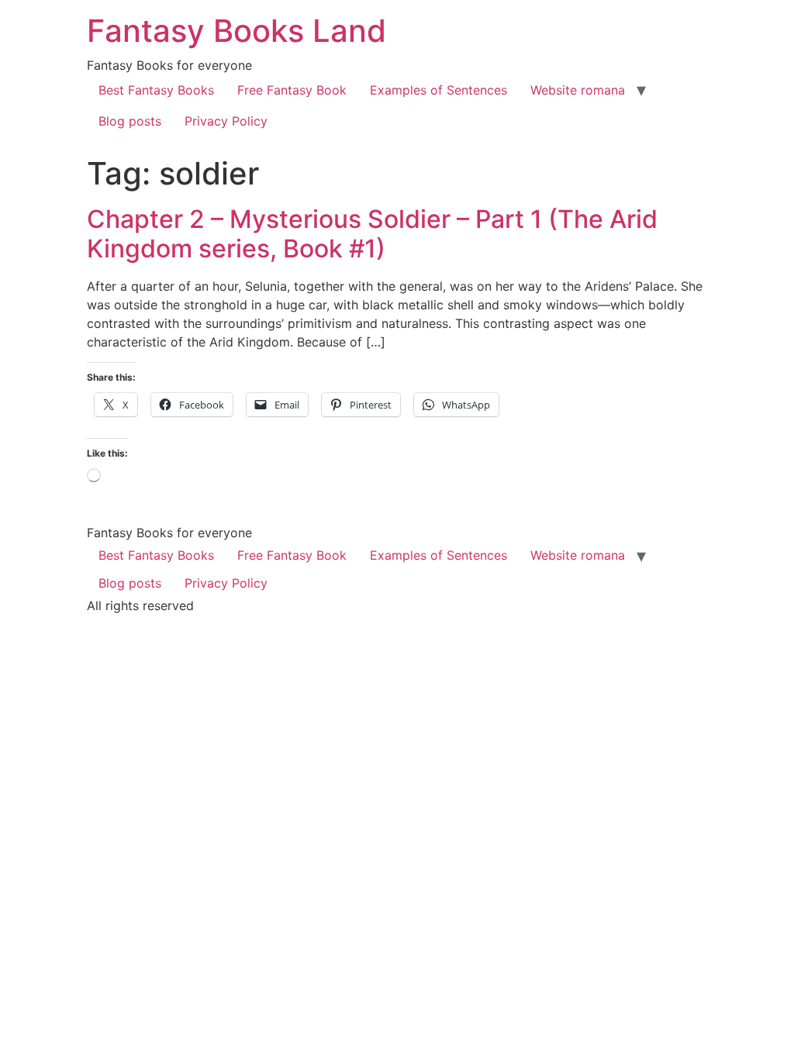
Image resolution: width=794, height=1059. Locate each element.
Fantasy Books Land (236, 31)
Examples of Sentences (438, 90)
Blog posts (129, 121)
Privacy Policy (226, 121)
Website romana (577, 90)
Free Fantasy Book (292, 90)
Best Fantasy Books (156, 90)
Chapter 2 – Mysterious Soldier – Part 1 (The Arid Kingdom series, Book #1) (372, 234)
